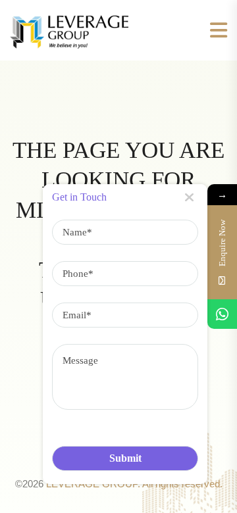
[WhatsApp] (222, 314)
